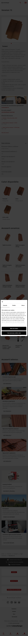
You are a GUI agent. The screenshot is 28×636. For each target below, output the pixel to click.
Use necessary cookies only (14, 333)
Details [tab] (14, 305)
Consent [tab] (5, 305)
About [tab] (22, 305)
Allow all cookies (14, 328)
